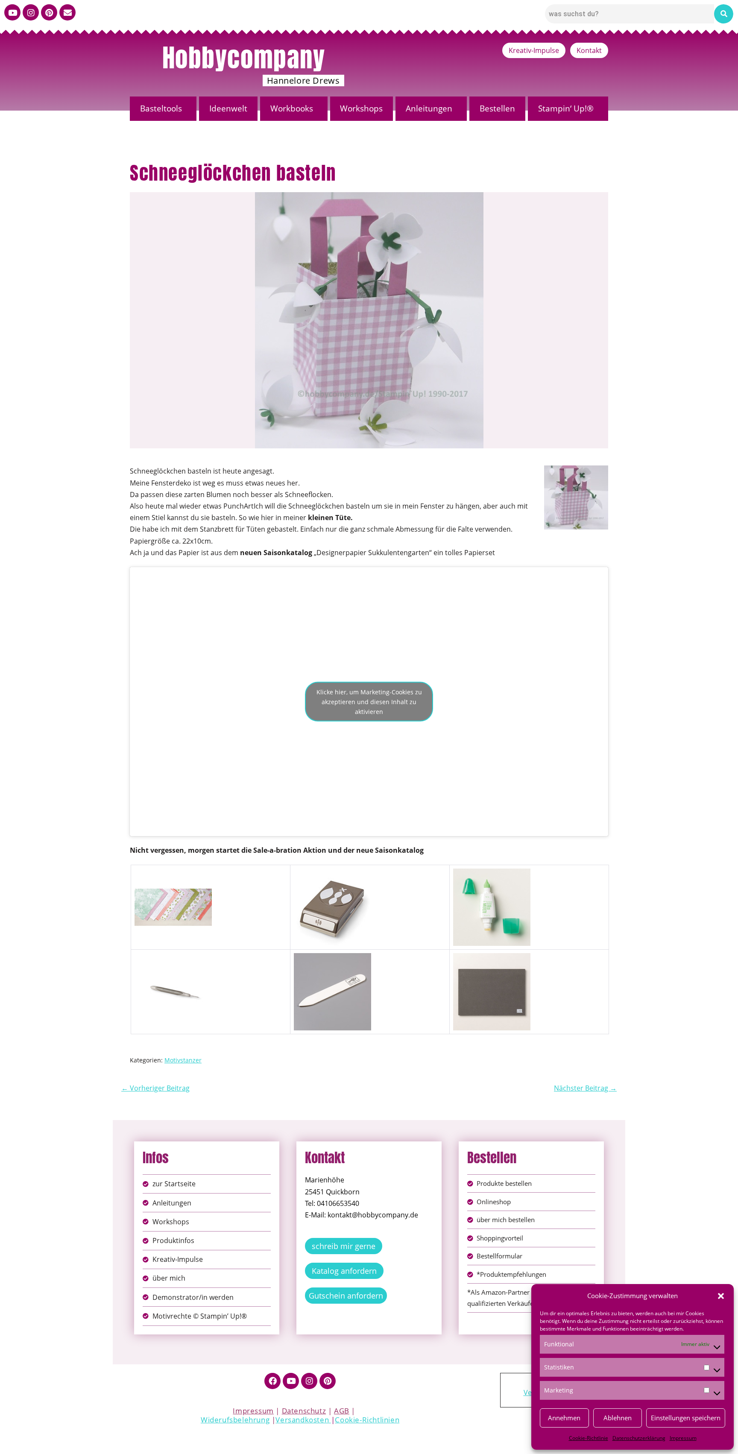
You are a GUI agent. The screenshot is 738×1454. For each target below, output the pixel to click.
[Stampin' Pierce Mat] (491, 958)
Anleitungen (429, 108)
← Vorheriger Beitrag (155, 1088)
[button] (721, 1296)
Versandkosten (303, 1420)
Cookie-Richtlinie (588, 1438)
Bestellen (497, 108)
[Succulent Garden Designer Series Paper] (173, 874)
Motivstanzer (183, 1060)
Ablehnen (617, 1417)
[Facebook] (272, 1381)
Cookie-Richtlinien (367, 1420)
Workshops (361, 108)
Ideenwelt (228, 108)
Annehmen (564, 1417)
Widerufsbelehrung (235, 1420)
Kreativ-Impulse (534, 50)
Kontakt (589, 50)
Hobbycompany (243, 57)
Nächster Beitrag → (585, 1088)
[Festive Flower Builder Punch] (332, 874)
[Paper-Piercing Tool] (173, 958)
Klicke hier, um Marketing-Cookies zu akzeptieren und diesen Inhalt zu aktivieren (369, 701)
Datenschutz (304, 1411)
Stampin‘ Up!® (566, 108)
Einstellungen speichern (685, 1417)
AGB (341, 1411)
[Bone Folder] (332, 958)
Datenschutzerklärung (638, 1438)
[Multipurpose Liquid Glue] (491, 874)
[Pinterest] (49, 12)
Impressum (683, 1438)
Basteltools (161, 108)
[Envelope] (67, 12)
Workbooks (291, 108)
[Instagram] (31, 12)
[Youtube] (12, 12)
